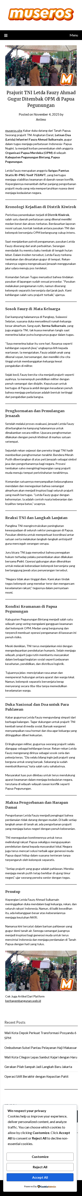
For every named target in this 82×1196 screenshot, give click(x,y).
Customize (40, 1157)
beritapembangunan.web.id (23, 1001)
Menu (74, 35)
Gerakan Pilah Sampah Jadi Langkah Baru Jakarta (38, 1067)
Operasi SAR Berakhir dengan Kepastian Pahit (36, 1076)
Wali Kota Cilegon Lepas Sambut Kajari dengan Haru (40, 1057)
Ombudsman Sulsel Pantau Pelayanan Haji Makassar (40, 1048)
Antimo (41, 119)
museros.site (13, 130)
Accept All (40, 1177)
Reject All (40, 1167)
